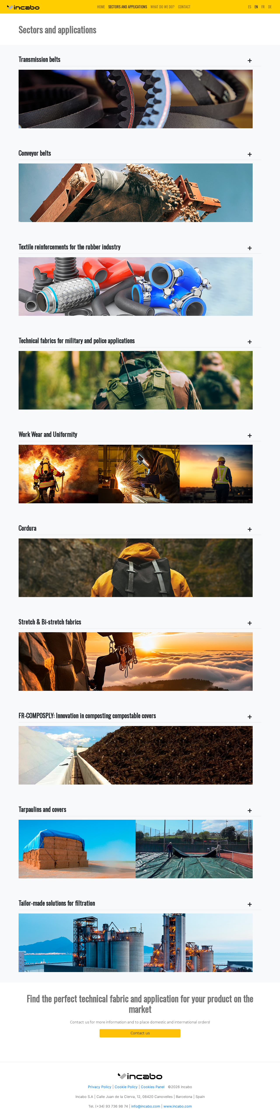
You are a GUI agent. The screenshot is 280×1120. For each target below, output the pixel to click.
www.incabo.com (177, 1106)
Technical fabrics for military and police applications (77, 340)
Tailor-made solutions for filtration (57, 902)
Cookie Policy (126, 1087)
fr (263, 6)
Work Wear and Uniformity (48, 434)
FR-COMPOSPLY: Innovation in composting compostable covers (87, 715)
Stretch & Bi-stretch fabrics (50, 621)
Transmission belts (39, 59)
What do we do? (162, 6)
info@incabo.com (145, 1106)
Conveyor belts (35, 152)
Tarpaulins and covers (42, 809)
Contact (184, 6)
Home (101, 6)
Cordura (27, 527)
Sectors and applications (127, 6)
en (256, 6)
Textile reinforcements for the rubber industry (70, 246)
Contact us (140, 1033)
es (249, 6)
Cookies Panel (152, 1087)
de (269, 6)
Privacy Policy (99, 1087)
